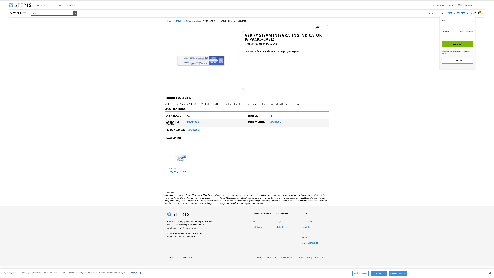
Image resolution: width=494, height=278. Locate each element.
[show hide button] (471, 36)
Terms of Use (319, 257)
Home (169, 21)
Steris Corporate (42, 5)
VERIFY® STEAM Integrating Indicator (188, 21)
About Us (306, 227)
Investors (306, 237)
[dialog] (457, 43)
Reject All (378, 273)
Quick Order (281, 227)
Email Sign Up (257, 227)
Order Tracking (438, 5)
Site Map (258, 257)
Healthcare (57, 5)
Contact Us (452, 5)
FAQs (278, 221)
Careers (305, 232)
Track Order (271, 257)
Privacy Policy (287, 257)
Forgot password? (466, 31)
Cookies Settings (360, 273)
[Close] (490, 273)
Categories (16, 13)
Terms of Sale (304, 257)
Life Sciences (70, 5)
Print (323, 27)
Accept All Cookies (397, 273)
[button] (75, 13)
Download (192, 121)
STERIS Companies (310, 242)
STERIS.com (307, 221)
